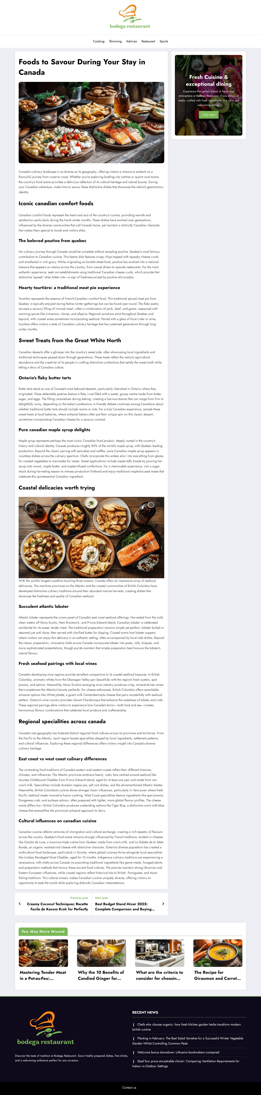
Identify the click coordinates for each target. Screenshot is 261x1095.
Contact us (129, 1087)
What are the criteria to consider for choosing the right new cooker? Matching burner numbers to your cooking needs (159, 975)
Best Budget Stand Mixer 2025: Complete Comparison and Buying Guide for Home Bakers (123, 907)
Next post (101, 898)
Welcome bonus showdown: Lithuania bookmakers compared (178, 1052)
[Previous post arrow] (20, 904)
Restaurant (148, 41)
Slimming (115, 41)
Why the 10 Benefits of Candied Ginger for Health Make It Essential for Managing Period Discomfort (101, 975)
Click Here (208, 115)
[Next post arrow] (163, 904)
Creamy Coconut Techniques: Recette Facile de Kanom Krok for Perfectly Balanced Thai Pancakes (57, 907)
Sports (164, 41)
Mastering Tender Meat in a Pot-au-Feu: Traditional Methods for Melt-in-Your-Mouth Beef (43, 975)
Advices (131, 41)
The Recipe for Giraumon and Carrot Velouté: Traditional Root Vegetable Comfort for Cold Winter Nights (215, 975)
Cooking (98, 41)
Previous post (79, 898)
